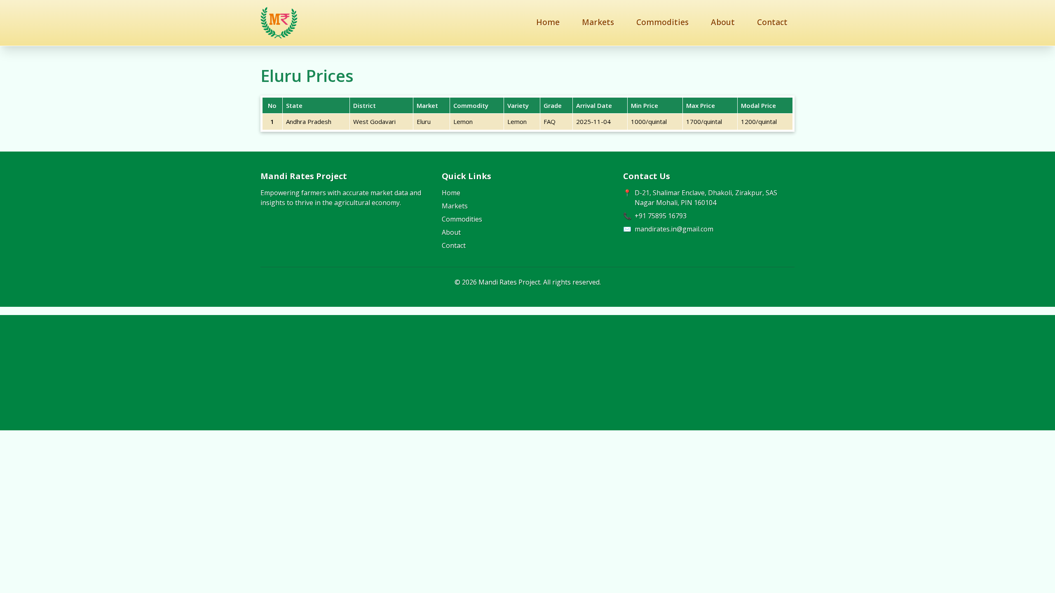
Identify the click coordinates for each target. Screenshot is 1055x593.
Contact (772, 22)
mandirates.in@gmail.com (674, 228)
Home (548, 22)
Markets (598, 22)
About (723, 22)
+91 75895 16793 (661, 215)
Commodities (662, 22)
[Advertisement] (527, 372)
